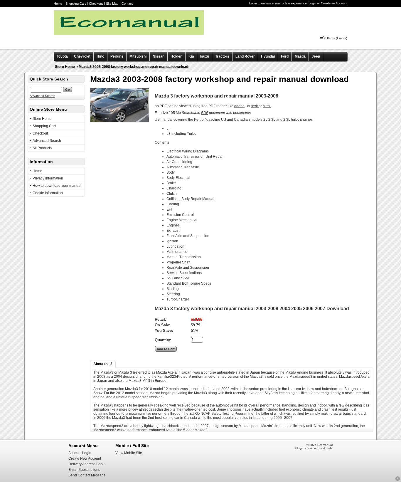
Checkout (96, 3)
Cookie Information (48, 193)
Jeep (316, 56)
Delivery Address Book (86, 464)
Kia (191, 56)
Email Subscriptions (84, 470)
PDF (204, 113)
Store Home (65, 67)
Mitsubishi (137, 56)
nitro (267, 106)
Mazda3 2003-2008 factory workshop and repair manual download (133, 67)
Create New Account (84, 458)
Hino (100, 56)
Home (58, 3)
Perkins (116, 56)
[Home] (129, 34)
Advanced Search (42, 96)
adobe (239, 106)
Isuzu (204, 56)
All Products (42, 148)
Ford (285, 56)
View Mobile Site (128, 453)
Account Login (79, 453)
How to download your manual (57, 186)
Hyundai (268, 56)
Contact (127, 3)
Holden (176, 56)
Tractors (222, 56)
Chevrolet (82, 56)
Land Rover (245, 56)
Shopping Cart (75, 3)
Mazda (300, 56)
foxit (255, 106)
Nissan (158, 56)
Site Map (112, 3)
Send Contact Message (87, 475)
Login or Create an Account (328, 3)
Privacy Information (48, 178)
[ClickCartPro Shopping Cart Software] (397, 480)
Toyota (62, 56)
